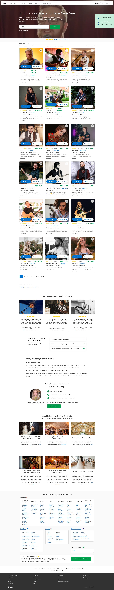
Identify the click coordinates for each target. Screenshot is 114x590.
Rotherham (87, 518)
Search (98, 3)
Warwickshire (61, 516)
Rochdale (42, 520)
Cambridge (78, 509)
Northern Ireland (76, 529)
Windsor (24, 510)
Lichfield (60, 512)
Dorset (68, 510)
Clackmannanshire (26, 536)
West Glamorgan (59, 541)
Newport (60, 508)
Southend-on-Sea (79, 518)
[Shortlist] (103, 3)
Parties (30, 3)
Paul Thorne (56, 328)
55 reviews (28, 110)
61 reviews (54, 261)
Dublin (74, 550)
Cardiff (49, 541)
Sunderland (33, 513)
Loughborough (52, 509)
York (86, 513)
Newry (74, 535)
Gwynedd (50, 536)
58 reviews (28, 261)
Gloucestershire (70, 514)
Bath (68, 521)
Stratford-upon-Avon (61, 518)
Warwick (60, 520)
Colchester (78, 517)
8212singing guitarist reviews (61, 39)
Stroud (68, 518)
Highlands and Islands (26, 541)
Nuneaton (60, 517)
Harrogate (87, 508)
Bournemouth (70, 512)
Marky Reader (32, 327)
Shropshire (60, 506)
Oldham (42, 518)
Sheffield (87, 520)
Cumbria (42, 510)
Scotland (23, 529)
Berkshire (24, 504)
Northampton (52, 514)
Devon (68, 506)
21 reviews (28, 148)
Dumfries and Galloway (35, 536)
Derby (50, 505)
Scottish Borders (34, 546)
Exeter (68, 508)
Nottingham (51, 517)
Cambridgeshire (79, 508)
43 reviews (80, 73)
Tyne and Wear (34, 509)
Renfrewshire (25, 546)
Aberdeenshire (25, 532)
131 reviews (80, 186)
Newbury (24, 506)
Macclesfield (42, 508)
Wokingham (24, 512)
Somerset (69, 520)
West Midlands (61, 521)
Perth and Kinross (26, 545)
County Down (84, 536)
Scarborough (87, 512)
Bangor (57, 536)
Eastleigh (24, 521)
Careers (60, 579)
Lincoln (50, 512)
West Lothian (34, 549)
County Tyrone (76, 539)
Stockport (42, 522)
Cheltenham (69, 516)
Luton (77, 506)
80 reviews (54, 148)
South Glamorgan (60, 539)
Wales (47, 529)
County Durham (34, 504)
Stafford (60, 513)
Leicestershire (52, 506)
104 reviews (54, 223)
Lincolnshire (51, 510)
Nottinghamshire (52, 516)
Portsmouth (24, 522)
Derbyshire (51, 504)
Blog (34, 583)
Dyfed (49, 533)
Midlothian (33, 542)
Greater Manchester (43, 513)
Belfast (82, 532)
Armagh (83, 533)
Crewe (41, 506)
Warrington (42, 509)
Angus (23, 533)
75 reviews (54, 73)
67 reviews (80, 110)
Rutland (50, 518)
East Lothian (25, 538)
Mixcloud (91, 587)
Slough (23, 509)
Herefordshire (61, 504)
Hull (86, 505)
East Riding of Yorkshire (88, 504)
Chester (41, 505)
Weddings (23, 3)
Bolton (41, 514)
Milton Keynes (25, 514)
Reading (24, 508)
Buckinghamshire (25, 513)
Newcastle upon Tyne (34, 512)
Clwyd (49, 532)
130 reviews (22, 72)
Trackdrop (85, 587)
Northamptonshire (52, 513)
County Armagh (76, 533)
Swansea (49, 542)
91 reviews (80, 223)
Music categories (37, 579)
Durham (33, 505)
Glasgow (33, 539)
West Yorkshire (88, 521)
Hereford (60, 505)
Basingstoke (24, 520)
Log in (107, 3)
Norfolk (77, 522)
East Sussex (24, 516)
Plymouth (69, 509)
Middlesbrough (88, 509)
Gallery (34, 581)
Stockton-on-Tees (34, 506)
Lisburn (74, 538)
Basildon (77, 514)
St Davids (58, 533)
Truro (68, 505)
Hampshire (24, 518)
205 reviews (80, 148)
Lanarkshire (24, 542)
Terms (9, 579)
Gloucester (69, 517)
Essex (77, 513)
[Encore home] (5, 3)
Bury (41, 516)
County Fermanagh (85, 538)
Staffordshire (61, 510)
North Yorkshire (88, 506)
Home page (22, 43)
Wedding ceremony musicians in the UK (28, 287)
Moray (32, 543)
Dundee (32, 533)
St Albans (78, 521)
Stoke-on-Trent (61, 514)
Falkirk (32, 548)
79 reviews (48, 110)
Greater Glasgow (25, 539)
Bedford (77, 505)
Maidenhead (24, 505)
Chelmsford (78, 516)
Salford (41, 521)
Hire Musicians (13, 3)
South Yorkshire (88, 514)
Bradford (87, 522)
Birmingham (60, 522)
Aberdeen (33, 532)
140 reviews (54, 186)
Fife (32, 538)
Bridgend (58, 538)
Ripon (86, 510)
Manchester (42, 517)
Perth (32, 545)
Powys (49, 539)
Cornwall (69, 504)
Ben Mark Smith (82, 327)
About (59, 578)
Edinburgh (24, 543)
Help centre (10, 578)
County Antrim (76, 532)
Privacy (9, 581)
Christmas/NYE (47, 3)
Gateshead (33, 510)
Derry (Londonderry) (77, 536)
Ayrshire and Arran (35, 535)
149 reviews (28, 186)
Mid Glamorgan (51, 538)
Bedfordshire (78, 504)
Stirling (23, 549)
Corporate (37, 3)
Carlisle (41, 512)
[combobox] (26, 46)
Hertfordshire (79, 520)
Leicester (51, 508)
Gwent (49, 535)
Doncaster (87, 517)
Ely (76, 510)
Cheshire (42, 504)
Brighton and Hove (25, 517)
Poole (68, 513)
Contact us (10, 583)
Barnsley (86, 516)
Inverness (33, 541)
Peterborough (79, 512)
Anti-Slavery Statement (63, 581)
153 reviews (28, 223)
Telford (59, 509)
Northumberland (34, 508)
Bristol (68, 522)
